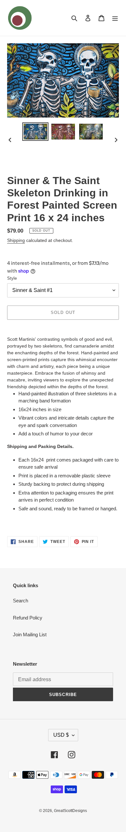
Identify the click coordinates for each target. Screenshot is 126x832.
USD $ (61, 735)
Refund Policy (27, 617)
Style (12, 278)
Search (20, 600)
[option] (35, 131)
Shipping (16, 240)
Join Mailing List (30, 634)
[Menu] (115, 18)
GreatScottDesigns (70, 810)
